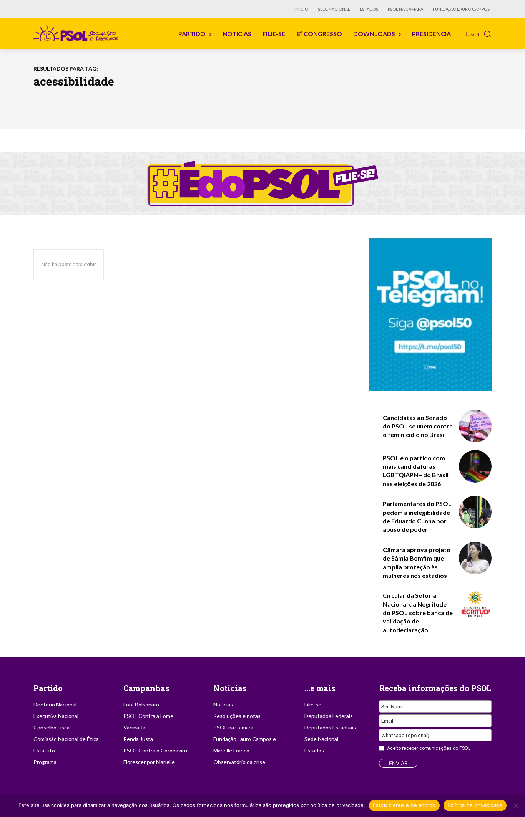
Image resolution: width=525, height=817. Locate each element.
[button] (477, 33)
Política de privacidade (475, 805)
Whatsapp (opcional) (405, 735)
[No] (515, 805)
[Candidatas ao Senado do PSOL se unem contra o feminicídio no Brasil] (475, 426)
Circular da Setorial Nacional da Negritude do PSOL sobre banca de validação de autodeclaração (418, 612)
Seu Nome (392, 706)
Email (387, 721)
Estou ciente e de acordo (404, 805)
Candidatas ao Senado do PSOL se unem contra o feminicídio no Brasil (418, 426)
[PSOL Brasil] (77, 33)
